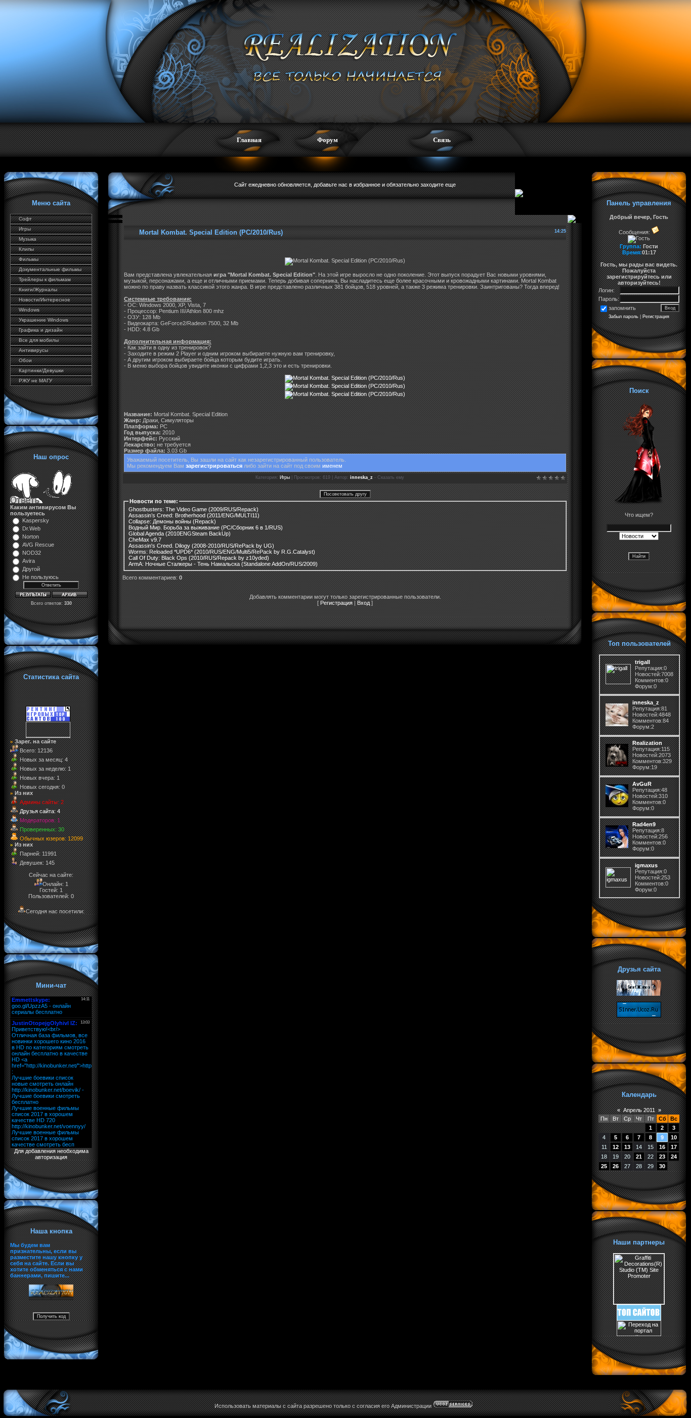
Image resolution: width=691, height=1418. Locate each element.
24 (674, 1157)
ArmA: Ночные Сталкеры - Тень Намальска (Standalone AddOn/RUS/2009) (223, 564)
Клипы (26, 249)
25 (604, 1166)
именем (332, 466)
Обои (25, 360)
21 (639, 1157)
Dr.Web (31, 528)
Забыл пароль (623, 316)
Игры (25, 229)
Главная (249, 140)
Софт (25, 218)
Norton (30, 537)
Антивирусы (33, 350)
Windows (29, 310)
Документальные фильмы (50, 269)
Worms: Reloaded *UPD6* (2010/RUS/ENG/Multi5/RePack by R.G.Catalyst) (221, 552)
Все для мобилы (39, 340)
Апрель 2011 (639, 1110)
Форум (327, 140)
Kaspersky (35, 520)
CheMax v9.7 (144, 540)
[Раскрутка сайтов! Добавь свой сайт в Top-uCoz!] (639, 1318)
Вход (363, 603)
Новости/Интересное (44, 299)
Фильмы (28, 259)
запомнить (622, 308)
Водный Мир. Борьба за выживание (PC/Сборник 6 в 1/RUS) (205, 527)
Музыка (27, 239)
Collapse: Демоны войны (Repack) (172, 521)
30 (662, 1166)
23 (662, 1157)
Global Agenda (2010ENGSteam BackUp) (179, 533)
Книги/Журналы (38, 289)
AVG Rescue (38, 545)
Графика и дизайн (41, 330)
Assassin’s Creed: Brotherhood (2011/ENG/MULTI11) (194, 515)
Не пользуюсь (40, 577)
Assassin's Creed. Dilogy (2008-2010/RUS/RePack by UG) (201, 546)
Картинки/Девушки (41, 370)
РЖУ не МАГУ (35, 380)
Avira (28, 561)
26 (616, 1166)
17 (674, 1147)
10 (674, 1137)
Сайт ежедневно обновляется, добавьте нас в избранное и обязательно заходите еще (345, 185)
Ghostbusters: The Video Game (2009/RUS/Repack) (193, 509)
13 (627, 1147)
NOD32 (31, 553)
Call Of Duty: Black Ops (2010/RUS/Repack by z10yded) (198, 558)
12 (616, 1147)
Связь (442, 140)
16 (662, 1147)
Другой (31, 569)
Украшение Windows (43, 320)
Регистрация (336, 603)
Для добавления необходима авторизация (51, 1154)
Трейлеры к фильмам (45, 279)
